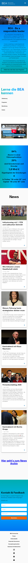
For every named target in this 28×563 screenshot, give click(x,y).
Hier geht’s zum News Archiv (14, 462)
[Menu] (25, 3)
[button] (14, 69)
